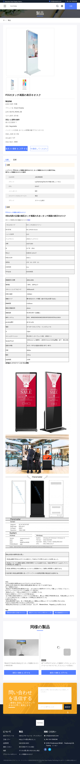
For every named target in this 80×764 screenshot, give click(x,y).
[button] (12, 652)
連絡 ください (7, 747)
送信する (68, 708)
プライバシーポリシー (10, 754)
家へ (4, 20)
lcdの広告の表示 (24, 743)
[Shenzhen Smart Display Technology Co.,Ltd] (13, 6)
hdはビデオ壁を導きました (27, 739)
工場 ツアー (6, 739)
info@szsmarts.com (56, 1)
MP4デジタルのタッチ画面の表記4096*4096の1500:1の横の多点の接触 (57, 664)
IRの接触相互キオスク (61, 612)
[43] (21, 647)
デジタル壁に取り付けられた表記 (29, 750)
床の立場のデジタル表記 (26, 747)
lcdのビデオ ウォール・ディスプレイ (30, 735)
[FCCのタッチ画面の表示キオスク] (30, 52)
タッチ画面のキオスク (26, 754)
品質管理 (6, 743)
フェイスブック (45, 749)
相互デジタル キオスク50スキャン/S (40, 612)
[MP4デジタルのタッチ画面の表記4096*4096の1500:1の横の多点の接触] (58, 647)
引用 (70, 6)
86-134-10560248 (72, 1)
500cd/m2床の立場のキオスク (16, 612)
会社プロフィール (8, 735)
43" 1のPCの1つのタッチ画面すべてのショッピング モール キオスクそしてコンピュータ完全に (21, 664)
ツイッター (49, 749)
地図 (4, 750)
